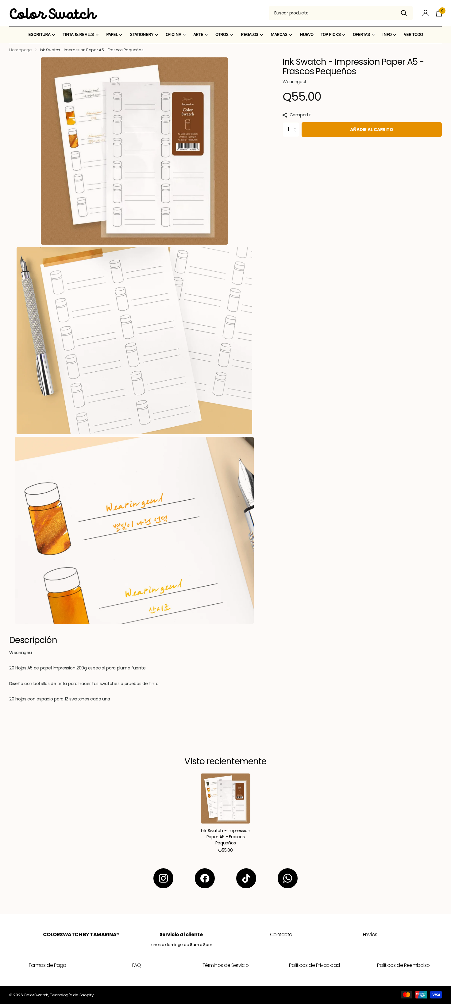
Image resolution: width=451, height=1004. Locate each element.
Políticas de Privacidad (314, 965)
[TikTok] (246, 878)
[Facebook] (205, 878)
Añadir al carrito (371, 129)
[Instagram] (163, 878)
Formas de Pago (47, 965)
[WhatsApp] (288, 878)
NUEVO (306, 34)
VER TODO (413, 34)
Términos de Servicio (225, 965)
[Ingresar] (425, 13)
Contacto (281, 934)
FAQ (136, 965)
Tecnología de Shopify (71, 995)
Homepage (20, 50)
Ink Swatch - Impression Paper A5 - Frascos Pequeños (225, 837)
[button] (296, 124)
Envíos (370, 934)
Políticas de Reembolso (403, 965)
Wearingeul (294, 82)
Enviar (404, 13)
